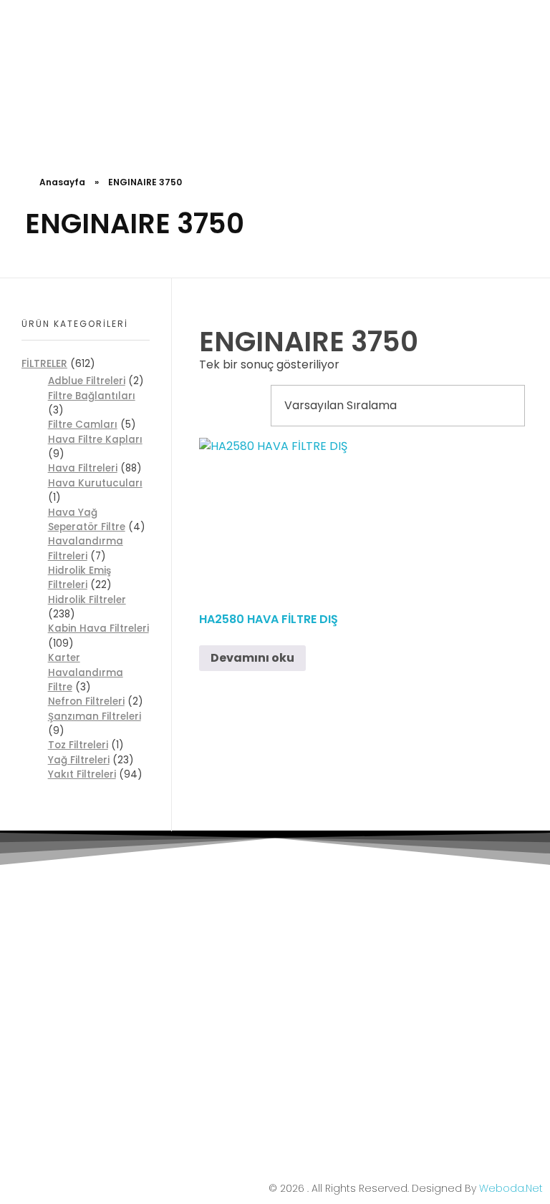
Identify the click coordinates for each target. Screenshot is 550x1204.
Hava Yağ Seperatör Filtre (86, 520)
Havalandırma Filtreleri (85, 548)
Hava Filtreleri (82, 468)
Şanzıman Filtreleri (94, 716)
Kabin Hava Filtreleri (98, 628)
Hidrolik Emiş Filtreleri (79, 578)
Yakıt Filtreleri (82, 774)
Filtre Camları (82, 424)
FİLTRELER (44, 363)
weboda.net (511, 1188)
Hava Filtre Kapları (95, 439)
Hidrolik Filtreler (87, 600)
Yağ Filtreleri (79, 760)
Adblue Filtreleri (86, 381)
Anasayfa (62, 182)
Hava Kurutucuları (95, 483)
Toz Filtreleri (78, 745)
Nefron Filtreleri (86, 701)
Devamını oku (252, 658)
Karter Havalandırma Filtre (85, 672)
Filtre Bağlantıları (91, 396)
